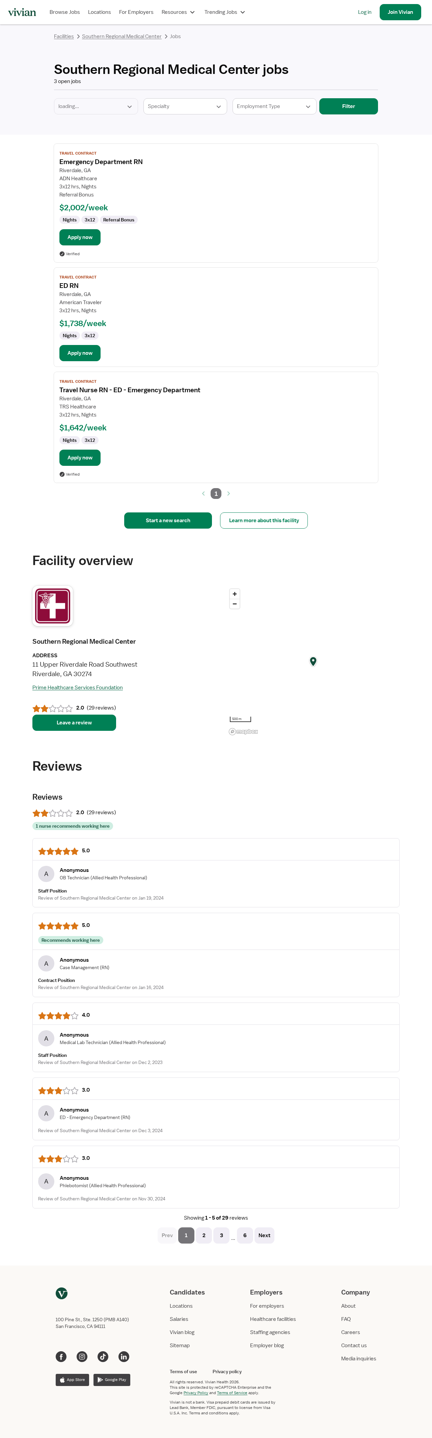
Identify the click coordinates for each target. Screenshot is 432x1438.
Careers (350, 1332)
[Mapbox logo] (243, 732)
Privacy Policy (196, 1392)
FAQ (346, 1319)
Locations (99, 12)
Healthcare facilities (273, 1319)
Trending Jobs (221, 12)
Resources (174, 12)
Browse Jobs (65, 12)
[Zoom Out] (235, 604)
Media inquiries (358, 1358)
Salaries (179, 1319)
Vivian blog (182, 1332)
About (348, 1306)
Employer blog (267, 1345)
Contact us (354, 1345)
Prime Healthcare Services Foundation (77, 687)
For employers (267, 1306)
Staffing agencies (270, 1332)
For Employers (136, 12)
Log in (365, 12)
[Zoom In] (235, 594)
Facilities (64, 36)
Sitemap (180, 1345)
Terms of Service (232, 1392)
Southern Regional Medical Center (122, 36)
